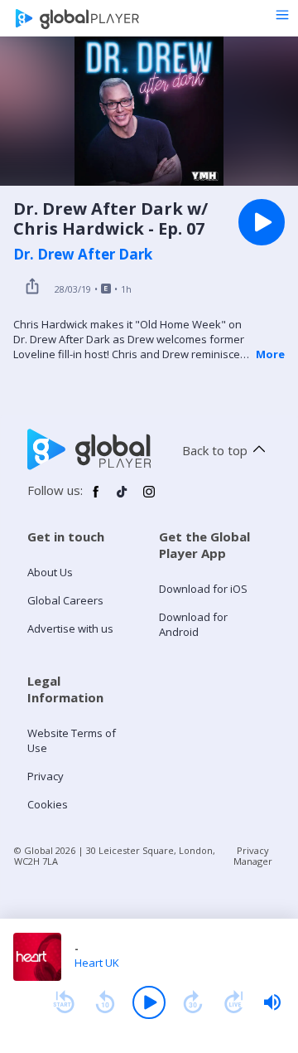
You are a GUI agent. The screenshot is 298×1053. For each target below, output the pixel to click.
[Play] (149, 1002)
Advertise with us (70, 628)
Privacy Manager (252, 855)
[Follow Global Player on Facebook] (96, 498)
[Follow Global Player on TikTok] (122, 498)
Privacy (45, 776)
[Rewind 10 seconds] (105, 1002)
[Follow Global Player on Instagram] (149, 498)
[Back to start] (63, 1002)
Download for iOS (203, 588)
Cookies (47, 804)
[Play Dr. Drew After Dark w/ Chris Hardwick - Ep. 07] (261, 222)
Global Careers (65, 600)
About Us (50, 572)
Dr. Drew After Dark (82, 254)
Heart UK (96, 962)
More (270, 354)
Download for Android (193, 624)
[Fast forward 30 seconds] (192, 1002)
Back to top (215, 450)
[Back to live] (234, 1002)
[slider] (272, 1002)
